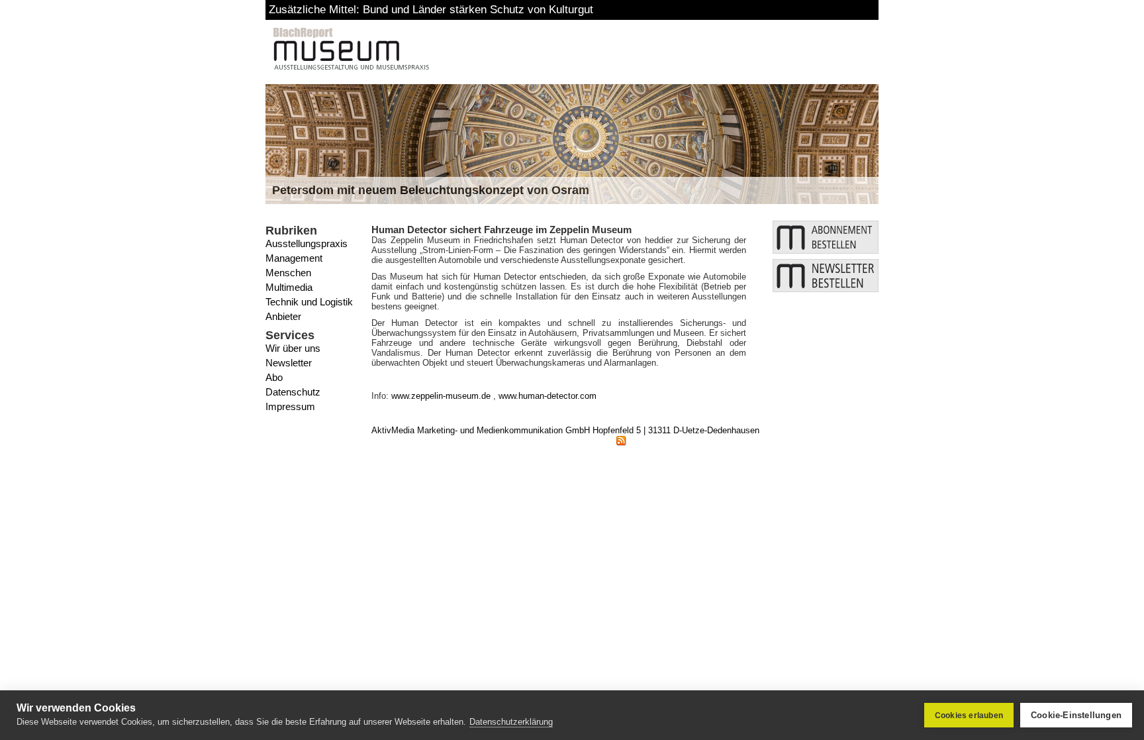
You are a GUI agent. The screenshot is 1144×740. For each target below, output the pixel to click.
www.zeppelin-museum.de (441, 396)
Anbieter (283, 316)
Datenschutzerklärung (511, 722)
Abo (274, 377)
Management (293, 258)
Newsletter (288, 362)
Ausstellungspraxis (306, 243)
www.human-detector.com (547, 396)
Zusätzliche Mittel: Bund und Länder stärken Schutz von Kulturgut (431, 9)
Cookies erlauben (969, 715)
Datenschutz (292, 391)
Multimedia (288, 287)
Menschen (288, 272)
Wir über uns (292, 348)
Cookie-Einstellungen (1076, 715)
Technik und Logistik (309, 301)
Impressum (290, 406)
